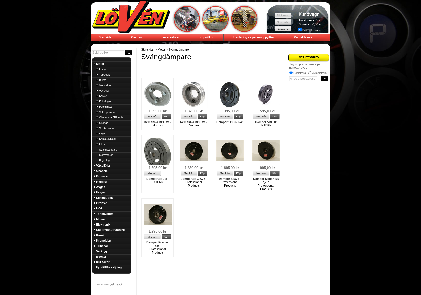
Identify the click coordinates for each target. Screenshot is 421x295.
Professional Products (193, 184)
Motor (161, 49)
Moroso (158, 125)
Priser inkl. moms (311, 30)
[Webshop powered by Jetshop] (111, 284)
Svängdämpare (178, 49)
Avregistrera (319, 72)
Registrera (299, 72)
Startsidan (147, 49)
